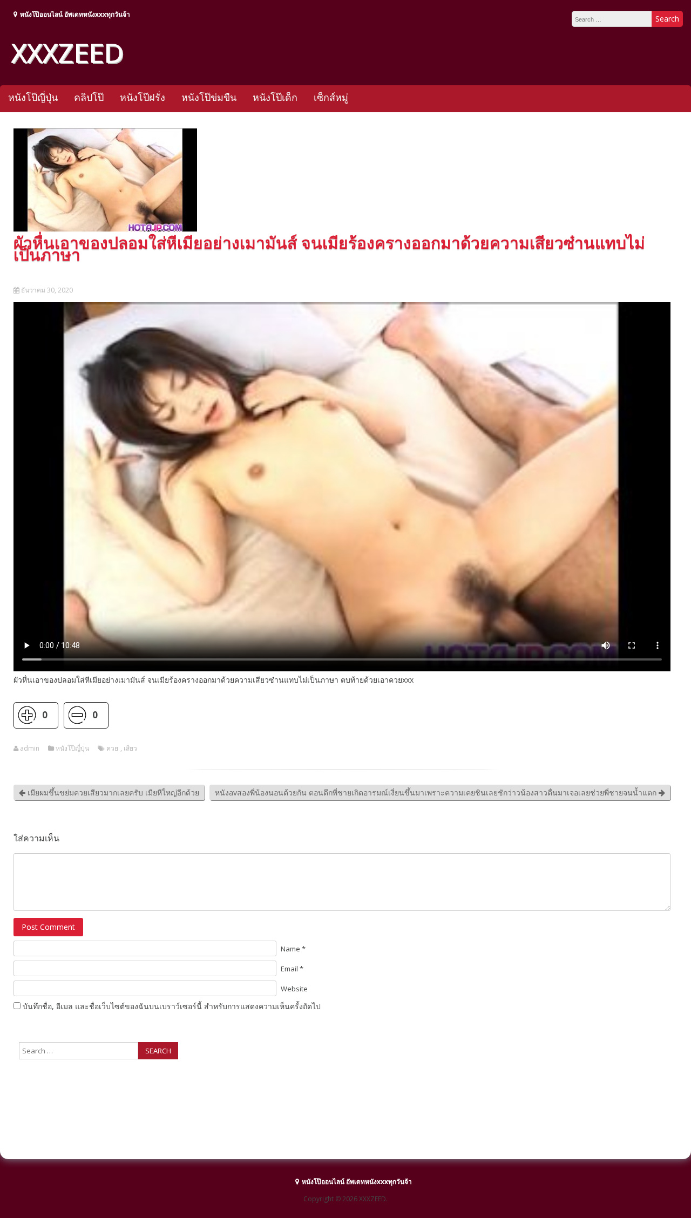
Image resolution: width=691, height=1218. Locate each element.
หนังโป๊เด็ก (275, 97)
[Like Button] (27, 715)
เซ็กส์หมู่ (331, 97)
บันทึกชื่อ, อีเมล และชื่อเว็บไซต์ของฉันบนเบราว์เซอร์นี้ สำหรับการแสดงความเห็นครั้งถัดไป (172, 1006)
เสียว (130, 748)
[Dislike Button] (77, 715)
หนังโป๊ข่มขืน (208, 97)
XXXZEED (67, 52)
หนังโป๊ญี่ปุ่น (33, 97)
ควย (112, 748)
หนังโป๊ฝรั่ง (142, 97)
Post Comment (48, 927)
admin (29, 748)
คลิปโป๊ (89, 97)
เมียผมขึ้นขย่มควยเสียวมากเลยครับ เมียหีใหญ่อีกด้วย (112, 792)
